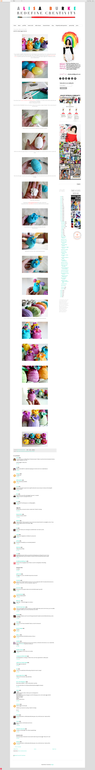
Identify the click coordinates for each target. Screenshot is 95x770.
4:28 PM (17, 603)
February (63, 287)
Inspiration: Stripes (64, 249)
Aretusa (17, 690)
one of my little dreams (63, 243)
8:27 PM (17, 550)
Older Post (54, 749)
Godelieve (18, 641)
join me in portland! (64, 271)
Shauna (17, 721)
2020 (61, 205)
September (63, 226)
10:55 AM (18, 659)
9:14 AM (17, 483)
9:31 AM (17, 671)
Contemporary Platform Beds (21, 656)
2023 (61, 201)
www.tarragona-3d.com (20, 675)
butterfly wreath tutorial (64, 253)
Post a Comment (18, 746)
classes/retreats (46, 25)
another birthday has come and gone (65, 268)
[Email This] (29, 449)
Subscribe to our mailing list (66, 83)
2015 (61, 213)
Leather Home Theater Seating (21, 662)
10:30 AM (18, 510)
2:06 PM (17, 524)
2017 (61, 210)
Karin (17, 501)
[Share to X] (31, 449)
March (62, 235)
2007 (61, 293)
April (62, 234)
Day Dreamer (63, 285)
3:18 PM (17, 618)
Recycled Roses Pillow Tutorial (65, 274)
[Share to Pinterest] (34, 449)
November (63, 223)
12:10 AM (18, 744)
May (62, 232)
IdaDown (18, 520)
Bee (17, 528)
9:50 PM (17, 631)
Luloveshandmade (19, 594)
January (62, 288)
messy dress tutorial (64, 270)
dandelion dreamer (19, 649)
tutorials (33, 451)
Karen (17, 486)
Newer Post (16, 749)
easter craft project (22, 451)
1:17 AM (17, 711)
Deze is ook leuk (21, 643)
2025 (61, 198)
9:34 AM (17, 490)
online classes (38, 25)
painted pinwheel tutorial (64, 245)
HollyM (17, 534)
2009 (61, 290)
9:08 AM (17, 476)
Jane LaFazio (18, 587)
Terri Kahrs (18, 580)
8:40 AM (17, 665)
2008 (61, 292)
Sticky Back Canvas (28, 451)
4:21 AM (17, 646)
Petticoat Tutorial (64, 262)
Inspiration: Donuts (64, 263)
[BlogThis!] (30, 449)
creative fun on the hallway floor (64, 276)
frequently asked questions (61, 25)
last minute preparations (64, 260)
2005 (61, 296)
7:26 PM (17, 543)
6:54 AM (17, 584)
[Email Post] (27, 449)
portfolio (24, 25)
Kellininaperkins (19, 480)
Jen (16, 467)
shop (53, 25)
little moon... (18, 600)
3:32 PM (17, 652)
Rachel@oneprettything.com (21, 561)
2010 (61, 220)
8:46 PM (17, 557)
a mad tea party (64, 283)
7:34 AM (17, 590)
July (62, 229)
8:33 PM (17, 624)
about (19, 25)
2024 (61, 199)
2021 (61, 204)
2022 (61, 202)
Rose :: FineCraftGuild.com (21, 681)
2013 (61, 216)
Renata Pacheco (19, 514)
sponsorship (71, 25)
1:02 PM (17, 717)
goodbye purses (64, 240)
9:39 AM (17, 504)
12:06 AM (18, 725)
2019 (61, 207)
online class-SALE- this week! (64, 266)
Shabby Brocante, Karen (20, 728)
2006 (61, 295)
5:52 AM (17, 637)
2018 (61, 208)
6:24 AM (17, 678)
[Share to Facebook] (33, 449)
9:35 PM (17, 570)
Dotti (17, 553)
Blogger (52, 764)
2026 (61, 196)
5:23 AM (17, 731)
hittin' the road (63, 239)
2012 (61, 217)
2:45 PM (17, 738)
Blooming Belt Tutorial (63, 278)
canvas (17, 451)
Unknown (18, 473)
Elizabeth (17, 614)
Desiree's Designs (19, 628)
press (77, 25)
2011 (61, 219)
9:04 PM (17, 611)
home (15, 25)
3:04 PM (17, 537)
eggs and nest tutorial (63, 237)
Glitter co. (18, 634)
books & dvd (30, 25)
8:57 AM (17, 463)
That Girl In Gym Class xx (20, 607)
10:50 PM (18, 576)
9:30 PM (17, 564)
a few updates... (64, 251)
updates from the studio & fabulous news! (64, 281)
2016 (61, 211)
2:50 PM (17, 531)
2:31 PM (17, 686)
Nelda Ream (18, 547)
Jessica (17, 457)
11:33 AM (18, 597)
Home (35, 749)
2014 (61, 214)
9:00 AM (17, 470)
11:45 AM (18, 517)
